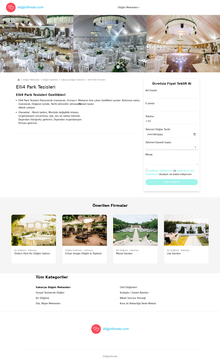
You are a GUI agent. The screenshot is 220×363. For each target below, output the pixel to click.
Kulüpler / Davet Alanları (134, 292)
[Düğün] (18, 79)
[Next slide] (215, 43)
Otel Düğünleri (128, 287)
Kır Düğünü (42, 298)
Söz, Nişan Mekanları (48, 303)
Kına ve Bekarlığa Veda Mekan (138, 303)
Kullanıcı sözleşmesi (161, 170)
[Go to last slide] (4, 43)
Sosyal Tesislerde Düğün (50, 292)
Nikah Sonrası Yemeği (133, 298)
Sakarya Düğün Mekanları (53, 287)
